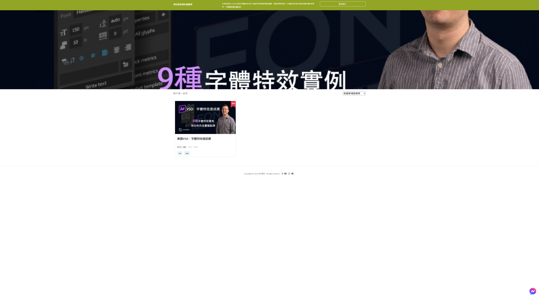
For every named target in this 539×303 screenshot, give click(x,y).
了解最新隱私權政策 (233, 6)
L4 (180, 153)
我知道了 (343, 3)
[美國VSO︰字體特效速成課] (205, 117)
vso (187, 153)
